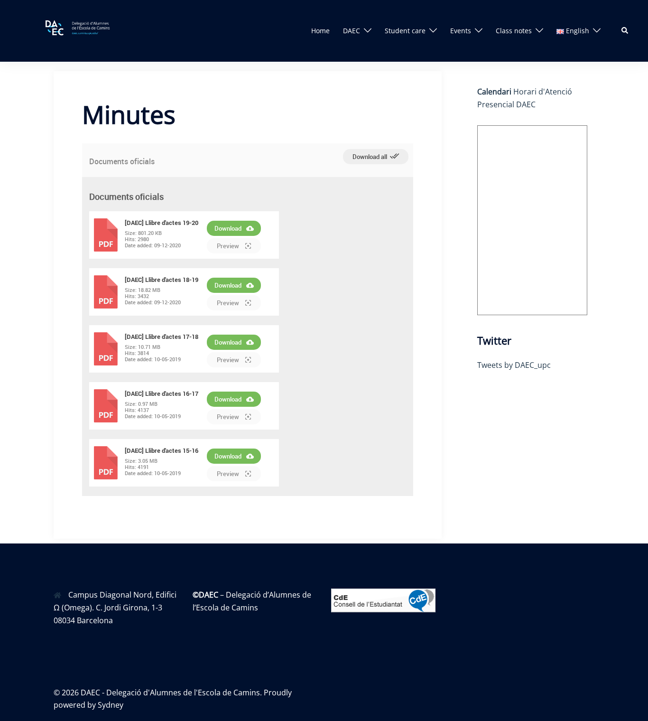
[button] (625, 31)
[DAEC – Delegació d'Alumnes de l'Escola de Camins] (85, 30)
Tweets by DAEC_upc (514, 365)
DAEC (351, 30)
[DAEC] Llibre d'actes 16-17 (161, 393)
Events (460, 30)
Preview (229, 246)
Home (320, 30)
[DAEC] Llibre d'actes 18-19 (161, 279)
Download (227, 228)
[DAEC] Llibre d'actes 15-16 (161, 450)
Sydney (110, 705)
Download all (370, 156)
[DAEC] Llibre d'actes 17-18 (161, 336)
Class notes (514, 30)
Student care (405, 30)
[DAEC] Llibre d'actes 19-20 (161, 222)
